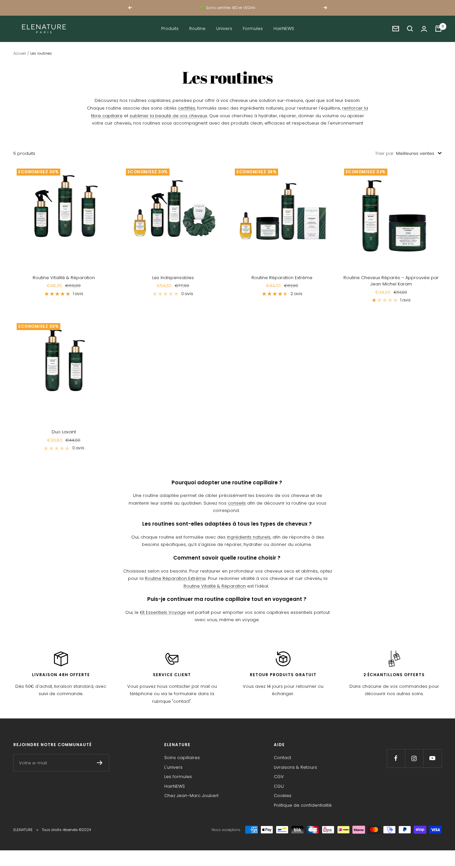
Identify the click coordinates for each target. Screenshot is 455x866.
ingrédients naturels (248, 537)
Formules (253, 28)
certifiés (186, 108)
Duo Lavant (64, 432)
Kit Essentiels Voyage (163, 612)
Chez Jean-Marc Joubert (191, 795)
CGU (279, 786)
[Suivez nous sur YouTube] (432, 758)
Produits (170, 28)
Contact (282, 757)
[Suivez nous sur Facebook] (396, 758)
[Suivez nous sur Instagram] (414, 758)
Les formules (178, 776)
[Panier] (438, 29)
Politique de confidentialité (303, 805)
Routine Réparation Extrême (281, 277)
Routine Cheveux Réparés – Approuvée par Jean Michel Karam (391, 280)
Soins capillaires (182, 757)
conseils (237, 503)
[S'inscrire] (100, 762)
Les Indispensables (173, 277)
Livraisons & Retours (295, 767)
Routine (197, 28)
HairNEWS (283, 28)
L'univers (173, 767)
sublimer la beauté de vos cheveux (168, 116)
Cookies (282, 795)
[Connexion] (424, 29)
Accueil (19, 53)
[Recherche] (410, 29)
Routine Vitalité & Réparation (64, 277)
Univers (224, 28)
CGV (279, 776)
